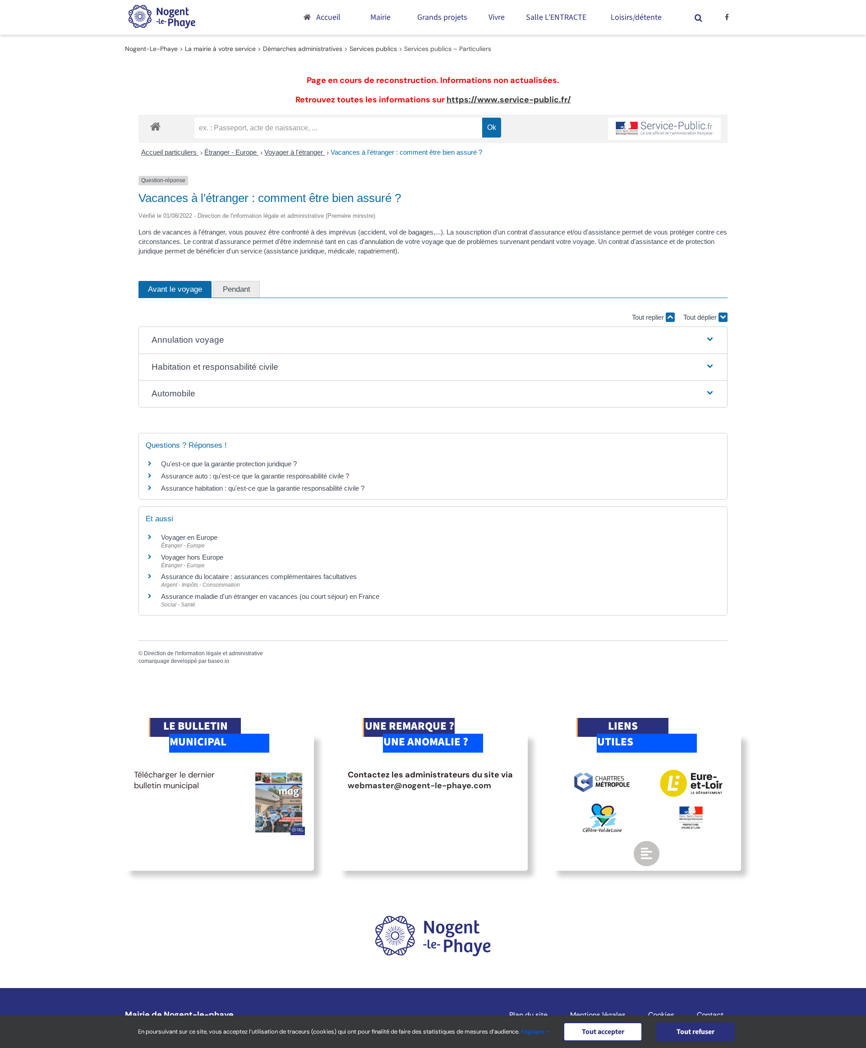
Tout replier (649, 317)
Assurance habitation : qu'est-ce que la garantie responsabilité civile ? (262, 488)
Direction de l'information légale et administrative (203, 653)
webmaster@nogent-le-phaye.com (419, 785)
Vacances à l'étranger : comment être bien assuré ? (406, 152)
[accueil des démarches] (155, 126)
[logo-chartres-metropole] (601, 773)
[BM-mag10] (279, 773)
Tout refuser (695, 1032)
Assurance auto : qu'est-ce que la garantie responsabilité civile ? (255, 476)
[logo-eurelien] (691, 773)
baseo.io (218, 661)
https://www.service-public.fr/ (509, 99)
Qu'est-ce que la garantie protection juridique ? (229, 464)
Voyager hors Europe (192, 557)
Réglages (533, 1031)
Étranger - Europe (231, 152)
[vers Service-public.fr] (664, 129)
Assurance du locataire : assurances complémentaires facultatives (259, 576)
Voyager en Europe (189, 537)
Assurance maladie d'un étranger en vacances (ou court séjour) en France (270, 596)
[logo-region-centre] (602, 807)
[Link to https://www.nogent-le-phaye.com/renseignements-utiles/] (646, 853)
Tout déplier (701, 317)
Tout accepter (603, 1032)
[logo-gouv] (691, 809)
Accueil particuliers (169, 152)
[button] (699, 17)
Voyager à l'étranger (294, 152)
